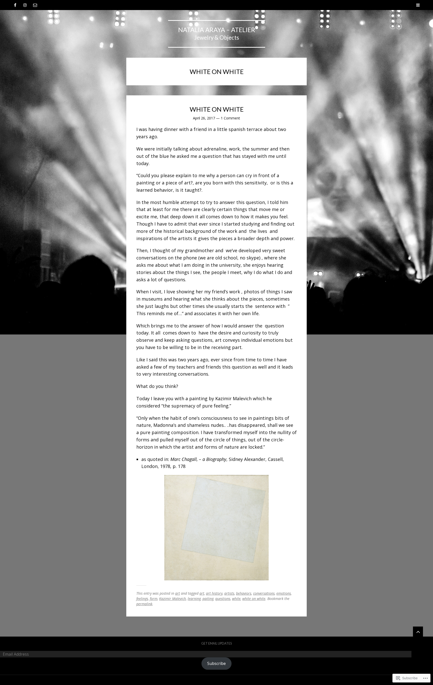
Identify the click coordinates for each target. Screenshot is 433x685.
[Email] (35, 5)
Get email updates (216, 643)
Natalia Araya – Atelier (216, 29)
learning (194, 598)
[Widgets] (418, 632)
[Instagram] (25, 5)
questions (222, 598)
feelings (142, 598)
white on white (253, 598)
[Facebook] (15, 5)
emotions (283, 593)
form (153, 598)
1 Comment (230, 118)
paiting (207, 598)
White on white (217, 109)
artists (229, 593)
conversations (264, 593)
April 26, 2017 (204, 118)
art (177, 593)
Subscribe (216, 663)
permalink (144, 603)
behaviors (243, 593)
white (236, 598)
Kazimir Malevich (172, 598)
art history (214, 593)
